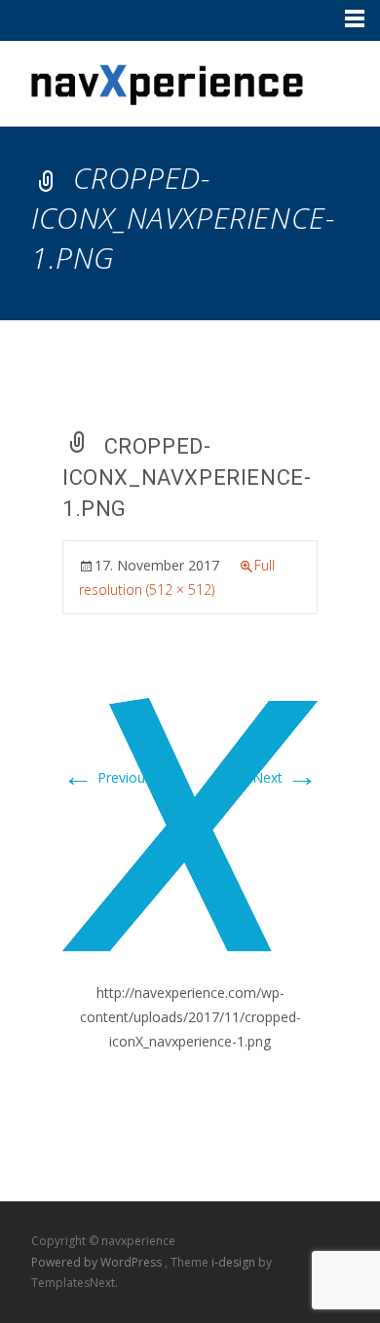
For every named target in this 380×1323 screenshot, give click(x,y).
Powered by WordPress (98, 1262)
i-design (234, 1262)
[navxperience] (152, 80)
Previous (107, 777)
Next (285, 777)
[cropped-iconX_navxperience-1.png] (190, 825)
